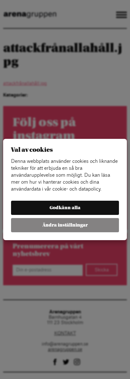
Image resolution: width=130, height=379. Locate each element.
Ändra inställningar (65, 225)
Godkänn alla (65, 207)
